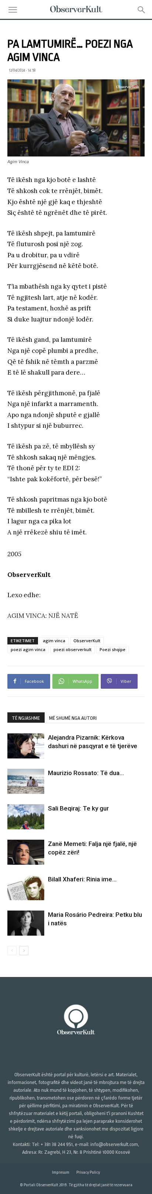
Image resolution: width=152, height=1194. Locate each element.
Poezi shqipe (112, 649)
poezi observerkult (72, 649)
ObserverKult (86, 640)
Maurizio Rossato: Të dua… (86, 773)
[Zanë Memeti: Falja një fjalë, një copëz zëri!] (25, 852)
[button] (12, 10)
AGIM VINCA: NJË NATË (42, 616)
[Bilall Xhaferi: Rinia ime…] (25, 888)
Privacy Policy (88, 1172)
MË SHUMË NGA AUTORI (73, 718)
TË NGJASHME (26, 718)
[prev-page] (12, 950)
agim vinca (54, 640)
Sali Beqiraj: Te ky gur (78, 808)
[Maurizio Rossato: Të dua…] (25, 781)
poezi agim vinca (28, 649)
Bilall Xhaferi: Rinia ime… (82, 879)
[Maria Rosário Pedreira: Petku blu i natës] (25, 923)
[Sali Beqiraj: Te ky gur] (25, 817)
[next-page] (23, 950)
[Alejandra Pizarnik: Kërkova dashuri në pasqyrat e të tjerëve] (25, 746)
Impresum (60, 1172)
